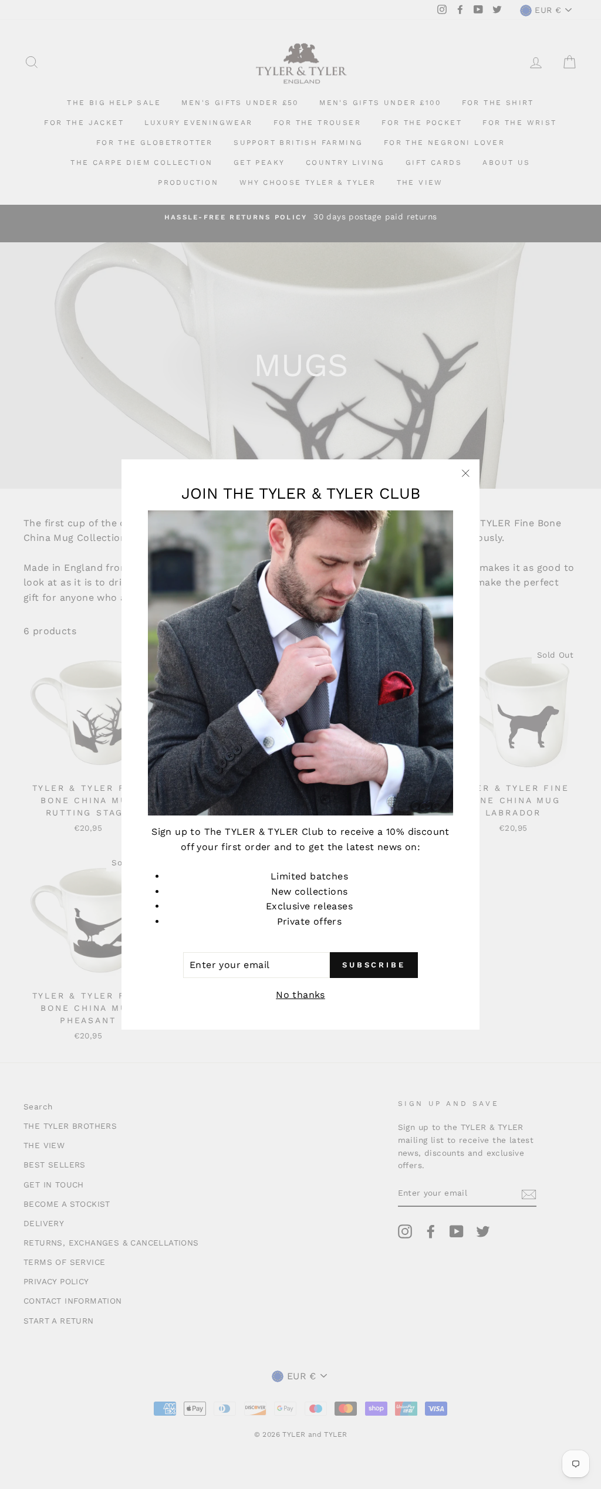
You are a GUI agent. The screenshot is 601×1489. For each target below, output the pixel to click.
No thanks (300, 994)
